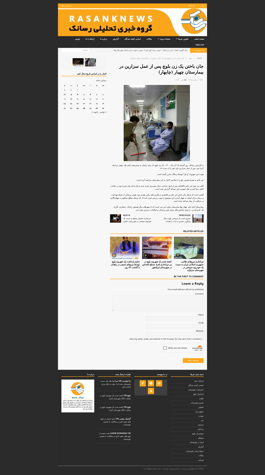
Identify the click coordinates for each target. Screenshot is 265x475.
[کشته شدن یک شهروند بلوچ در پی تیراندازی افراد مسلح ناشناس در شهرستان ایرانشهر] (157, 248)
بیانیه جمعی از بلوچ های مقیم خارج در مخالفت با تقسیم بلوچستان (116, 422)
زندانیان (201, 429)
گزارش (116, 39)
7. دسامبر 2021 (194, 80)
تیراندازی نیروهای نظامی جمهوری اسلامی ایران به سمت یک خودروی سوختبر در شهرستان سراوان (189, 266)
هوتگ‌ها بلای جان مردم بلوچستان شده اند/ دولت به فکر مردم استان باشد (116, 384)
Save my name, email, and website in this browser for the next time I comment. (165, 339)
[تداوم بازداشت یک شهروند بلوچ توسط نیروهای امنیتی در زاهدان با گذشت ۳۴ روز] (125, 248)
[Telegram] (151, 383)
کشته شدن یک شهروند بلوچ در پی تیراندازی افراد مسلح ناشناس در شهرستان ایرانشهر (157, 264)
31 (65, 108)
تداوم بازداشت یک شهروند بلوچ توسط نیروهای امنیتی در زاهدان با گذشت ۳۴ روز (125, 264)
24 (65, 103)
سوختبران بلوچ (198, 433)
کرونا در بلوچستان (197, 442)
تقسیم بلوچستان (197, 403)
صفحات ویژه (165, 39)
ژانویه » (95, 112)
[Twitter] (151, 391)
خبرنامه (201, 425)
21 (84, 103)
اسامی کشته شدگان (132, 39)
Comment (199, 294)
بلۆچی (201, 398)
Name (201, 314)
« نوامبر (103, 112)
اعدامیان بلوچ (198, 394)
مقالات (149, 39)
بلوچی (202, 6)
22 (78, 103)
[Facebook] (143, 383)
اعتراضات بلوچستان (196, 390)
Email (201, 322)
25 (103, 108)
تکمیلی (201, 407)
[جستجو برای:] (75, 50)
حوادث (201, 416)
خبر (182, 80)
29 (77, 108)
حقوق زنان (199, 411)
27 (90, 108)
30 (71, 108)
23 (71, 103)
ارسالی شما (199, 381)
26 (97, 108)
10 (65, 94)
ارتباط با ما (90, 39)
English (192, 6)
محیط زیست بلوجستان (195, 451)
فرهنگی (201, 438)
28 (84, 108)
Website (200, 331)
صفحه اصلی (199, 39)
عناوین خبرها (183, 39)
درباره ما (103, 39)
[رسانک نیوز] (132, 34)
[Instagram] (159, 383)
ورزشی (201, 460)
